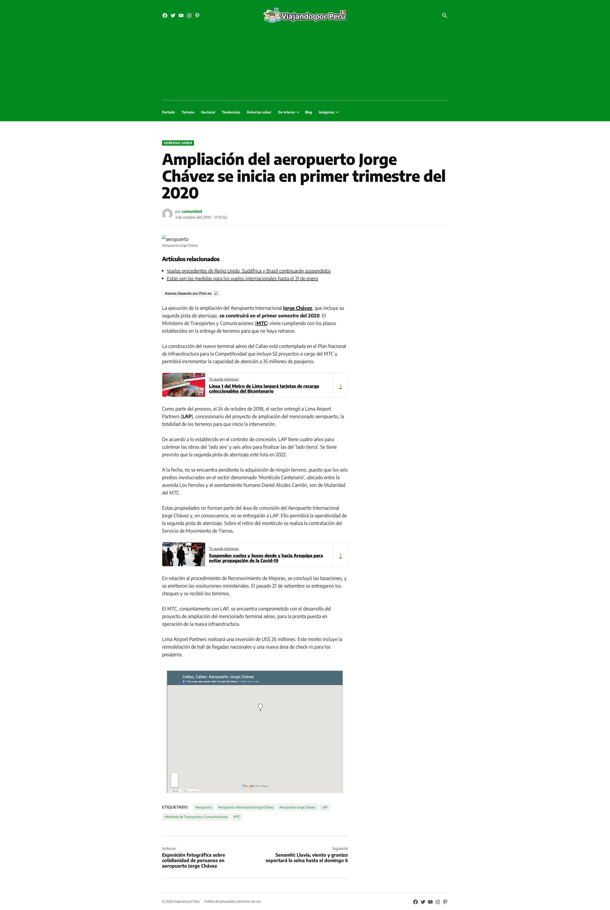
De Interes (286, 112)
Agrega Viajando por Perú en (189, 293)
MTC (237, 817)
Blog (308, 112)
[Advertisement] (305, 64)
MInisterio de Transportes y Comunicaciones (196, 817)
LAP (324, 807)
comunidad (192, 211)
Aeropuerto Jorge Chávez (297, 807)
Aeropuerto (203, 807)
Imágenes (327, 112)
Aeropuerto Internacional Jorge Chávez (246, 807)
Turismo (188, 112)
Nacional (208, 112)
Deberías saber (259, 112)
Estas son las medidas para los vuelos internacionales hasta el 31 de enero (242, 278)
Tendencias (231, 112)
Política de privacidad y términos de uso (232, 901)
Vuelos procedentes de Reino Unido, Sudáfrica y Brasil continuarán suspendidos (249, 271)
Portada (168, 112)
